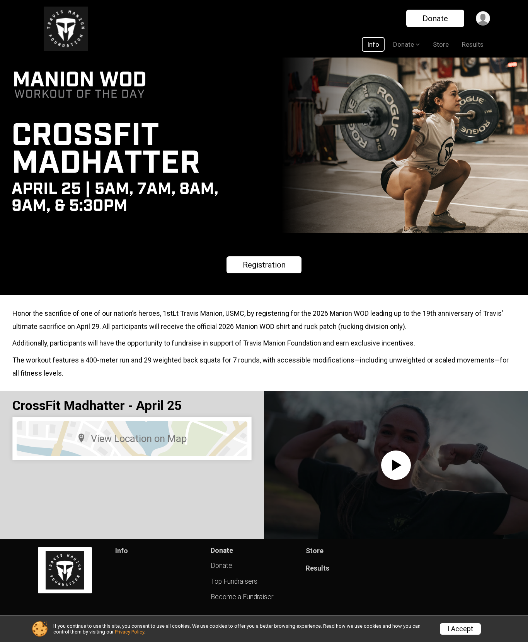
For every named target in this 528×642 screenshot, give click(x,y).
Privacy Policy (129, 632)
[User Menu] (483, 18)
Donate (435, 18)
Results (473, 44)
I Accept (460, 629)
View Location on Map (139, 438)
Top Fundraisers (234, 581)
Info (373, 44)
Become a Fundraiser (242, 597)
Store (441, 44)
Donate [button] (403, 44)
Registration (264, 264)
